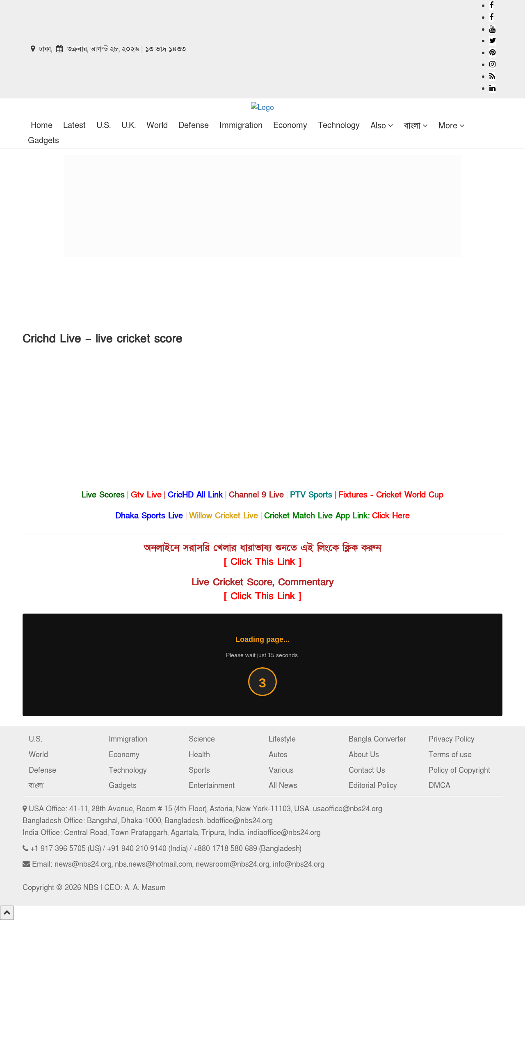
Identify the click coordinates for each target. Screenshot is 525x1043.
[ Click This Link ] (262, 561)
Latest (74, 125)
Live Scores (103, 495)
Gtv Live (146, 495)
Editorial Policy (373, 785)
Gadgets (43, 140)
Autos (278, 755)
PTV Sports (311, 495)
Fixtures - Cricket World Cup (390, 495)
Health (199, 755)
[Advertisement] (262, 206)
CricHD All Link (195, 495)
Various (281, 770)
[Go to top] (7, 913)
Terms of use (450, 755)
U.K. (128, 125)
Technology (339, 125)
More (447, 126)
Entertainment (212, 785)
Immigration (240, 125)
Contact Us (367, 770)
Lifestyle (282, 739)
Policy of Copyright (459, 770)
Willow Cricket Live (223, 516)
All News (283, 785)
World (157, 125)
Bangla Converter (377, 739)
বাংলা (412, 126)
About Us (364, 755)
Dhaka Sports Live (149, 516)
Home (41, 125)
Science (202, 739)
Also (378, 126)
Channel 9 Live (256, 495)
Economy (290, 125)
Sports (199, 770)
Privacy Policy (452, 739)
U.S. (103, 125)
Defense (193, 125)
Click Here (391, 516)
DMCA (439, 785)
